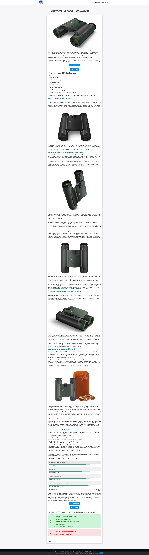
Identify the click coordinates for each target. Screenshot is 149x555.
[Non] (147, 553)
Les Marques (97, 2)
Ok (101, 553)
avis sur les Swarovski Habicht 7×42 (85, 511)
